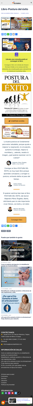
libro (8, 230)
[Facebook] (6, 393)
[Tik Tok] (19, 393)
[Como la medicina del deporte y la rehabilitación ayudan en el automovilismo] (16, 250)
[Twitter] (16, 393)
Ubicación (4, 380)
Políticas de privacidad (7, 384)
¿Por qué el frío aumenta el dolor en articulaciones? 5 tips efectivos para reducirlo (16, 317)
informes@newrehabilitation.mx (13, 344)
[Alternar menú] (1, 2)
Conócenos (4, 376)
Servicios (3, 378)
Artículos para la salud (7, 374)
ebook (3, 230)
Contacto (4, 382)
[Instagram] (9, 393)
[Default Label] (2, 393)
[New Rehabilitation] (16, 2)
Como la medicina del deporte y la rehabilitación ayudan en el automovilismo (15, 265)
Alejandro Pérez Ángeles (11, 13)
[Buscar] (31, 2)
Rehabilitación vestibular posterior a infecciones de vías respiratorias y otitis (16, 291)
